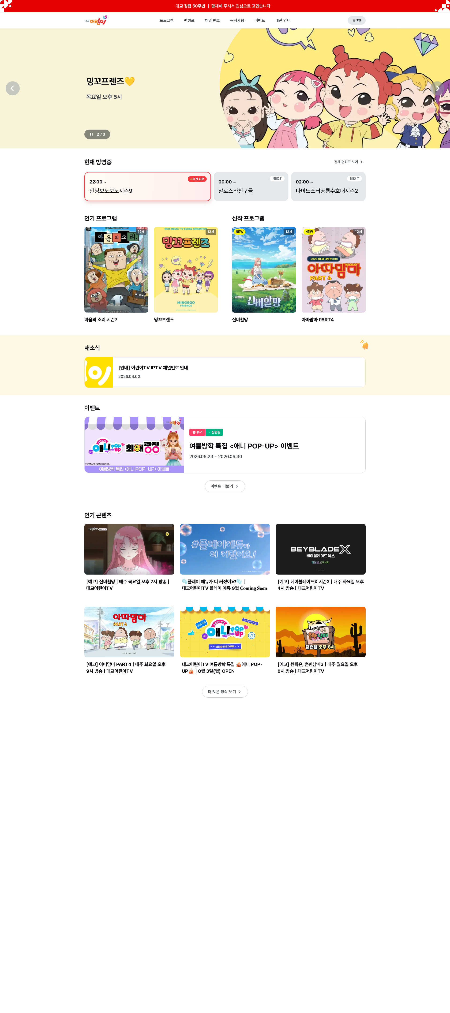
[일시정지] (91, 134)
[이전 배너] (13, 88)
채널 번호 (212, 20)
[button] (116, 278)
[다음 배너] (437, 88)
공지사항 (237, 20)
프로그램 (167, 20)
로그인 (356, 20)
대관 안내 (282, 20)
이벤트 (260, 20)
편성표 (189, 20)
